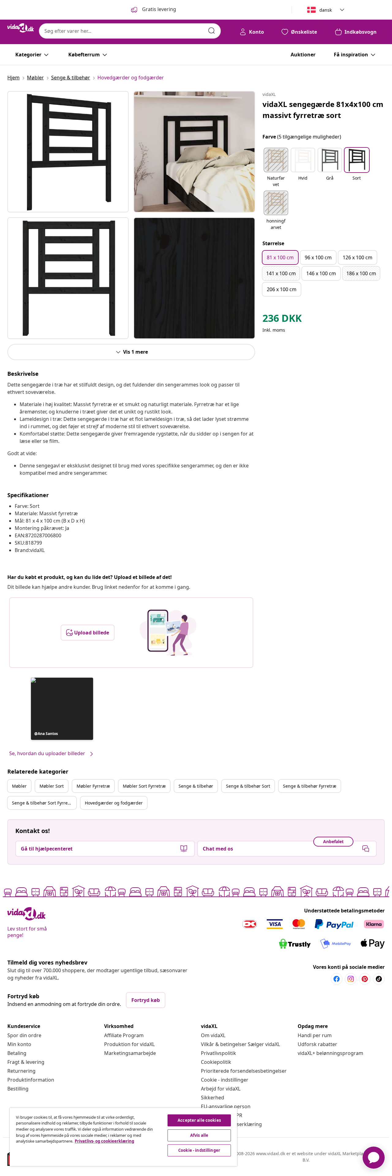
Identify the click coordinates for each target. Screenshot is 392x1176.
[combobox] (130, 31)
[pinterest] (365, 979)
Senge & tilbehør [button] (196, 786)
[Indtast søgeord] (212, 31)
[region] (123, 1137)
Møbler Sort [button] (52, 786)
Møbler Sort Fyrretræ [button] (144, 786)
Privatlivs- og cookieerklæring (104, 1141)
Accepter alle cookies (199, 1120)
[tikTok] (379, 979)
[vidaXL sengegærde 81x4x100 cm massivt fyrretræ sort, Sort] (68, 152)
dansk (325, 10)
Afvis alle (199, 1135)
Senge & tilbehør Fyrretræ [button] (309, 786)
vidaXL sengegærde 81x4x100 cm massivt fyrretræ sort (322, 109)
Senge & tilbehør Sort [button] (248, 786)
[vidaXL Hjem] (20, 27)
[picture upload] (168, 632)
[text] (282, 319)
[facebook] (337, 979)
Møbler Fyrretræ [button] (93, 786)
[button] (62, 709)
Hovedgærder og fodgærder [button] (114, 803)
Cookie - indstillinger (224, 1079)
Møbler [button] (19, 786)
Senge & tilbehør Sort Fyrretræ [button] (43, 803)
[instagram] (351, 979)
